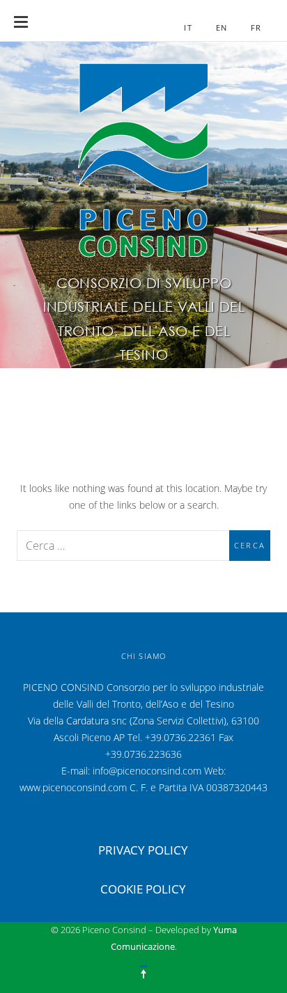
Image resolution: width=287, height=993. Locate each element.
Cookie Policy (143, 889)
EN (221, 27)
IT (188, 27)
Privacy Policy (143, 850)
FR (256, 27)
